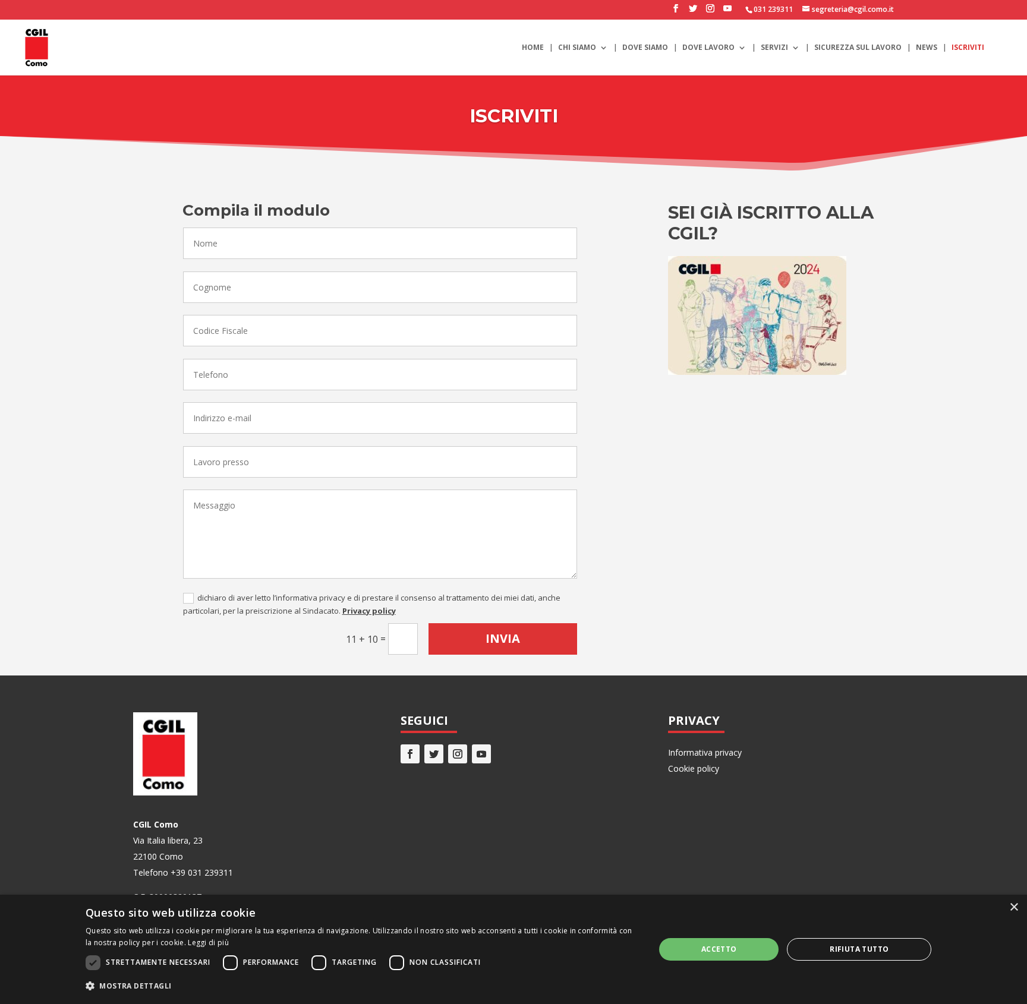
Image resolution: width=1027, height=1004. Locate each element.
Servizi (774, 47)
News (926, 47)
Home (533, 47)
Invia (503, 638)
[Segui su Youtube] (481, 753)
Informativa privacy (705, 752)
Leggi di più (208, 942)
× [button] (1013, 907)
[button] (362, 986)
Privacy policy (369, 610)
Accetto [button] (719, 949)
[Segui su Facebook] (410, 753)
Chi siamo (577, 47)
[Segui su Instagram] (457, 753)
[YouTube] (727, 12)
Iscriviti (968, 47)
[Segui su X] (433, 753)
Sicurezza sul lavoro (858, 47)
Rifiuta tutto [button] (859, 949)
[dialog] (513, 949)
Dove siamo (645, 47)
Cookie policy (693, 768)
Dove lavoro (708, 47)
